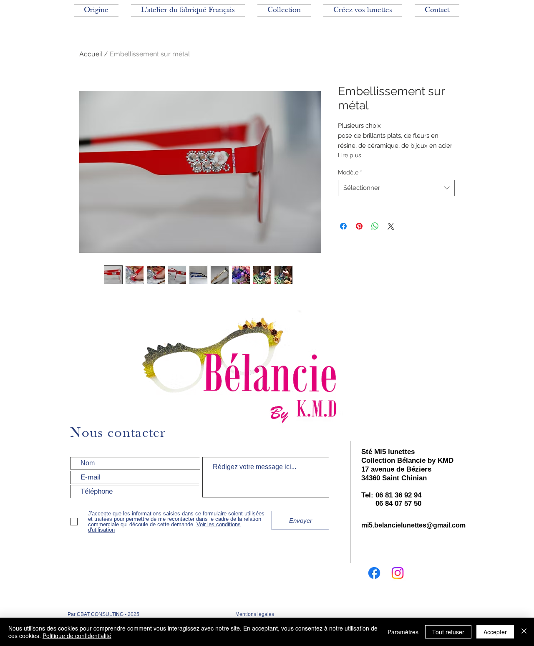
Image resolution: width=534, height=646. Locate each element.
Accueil (90, 54)
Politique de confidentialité (77, 635)
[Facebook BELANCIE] (374, 573)
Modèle (350, 172)
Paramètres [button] (403, 632)
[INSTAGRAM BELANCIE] (398, 573)
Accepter (495, 632)
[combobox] (396, 188)
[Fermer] (524, 631)
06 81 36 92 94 (398, 495)
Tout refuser (448, 632)
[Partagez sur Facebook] (343, 226)
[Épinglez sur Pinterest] (359, 226)
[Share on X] (391, 226)
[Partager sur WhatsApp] (375, 226)
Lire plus (349, 155)
